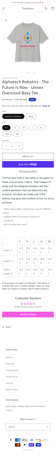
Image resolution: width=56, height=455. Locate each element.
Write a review (27, 314)
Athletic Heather (13, 116)
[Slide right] (34, 73)
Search (9, 357)
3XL (17, 134)
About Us (10, 363)
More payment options (28, 171)
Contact (9, 383)
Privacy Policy (12, 370)
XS (6, 127)
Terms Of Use (12, 376)
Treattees (30, 450)
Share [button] (8, 327)
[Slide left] (22, 73)
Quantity (5, 140)
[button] (3, 8)
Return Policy (12, 389)
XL (41, 127)
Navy (31, 116)
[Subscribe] (47, 427)
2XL (7, 134)
